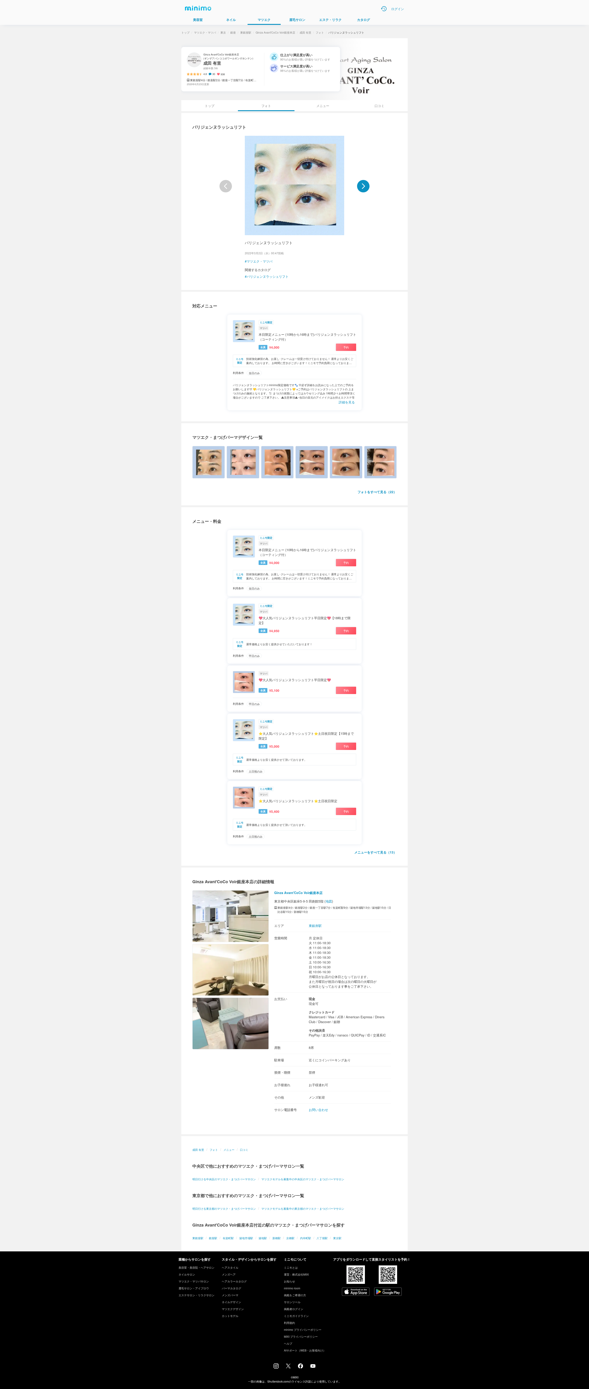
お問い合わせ (318, 1109)
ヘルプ (288, 1343)
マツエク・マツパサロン (194, 1281)
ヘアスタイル (230, 1267)
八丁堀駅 (322, 1238)
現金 (312, 998)
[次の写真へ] (363, 186)
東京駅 (337, 1238)
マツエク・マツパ (205, 32)
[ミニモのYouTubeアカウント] (312, 1366)
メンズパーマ (230, 1295)
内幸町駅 (305, 1238)
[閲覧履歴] (383, 8)
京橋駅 (290, 1238)
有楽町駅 (228, 1238)
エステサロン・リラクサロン (196, 1295)
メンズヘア (229, 1274)
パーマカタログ (231, 1288)
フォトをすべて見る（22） (377, 491)
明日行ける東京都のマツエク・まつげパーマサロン (224, 1208)
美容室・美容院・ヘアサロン (196, 1267)
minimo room (292, 1288)
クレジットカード (322, 1012)
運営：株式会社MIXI (296, 1274)
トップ (185, 32)
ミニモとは (291, 1267)
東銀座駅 (245, 32)
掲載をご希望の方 (295, 1295)
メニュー (322, 105)
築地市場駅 (246, 1238)
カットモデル (230, 1316)
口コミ (379, 105)
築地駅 (263, 1238)
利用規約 (289, 1323)
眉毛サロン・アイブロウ (194, 1288)
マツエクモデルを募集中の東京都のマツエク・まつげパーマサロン (302, 1208)
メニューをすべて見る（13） (375, 852)
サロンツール (292, 1302)
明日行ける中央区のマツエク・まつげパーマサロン (224, 1179)
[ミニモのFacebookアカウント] (300, 1367)
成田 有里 (305, 32)
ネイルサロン (187, 1274)
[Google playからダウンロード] (388, 1292)
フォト (320, 32)
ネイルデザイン (231, 1302)
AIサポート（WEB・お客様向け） (305, 1350)
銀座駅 (213, 1238)
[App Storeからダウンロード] (356, 1292)
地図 (329, 901)
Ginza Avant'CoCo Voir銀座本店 (275, 32)
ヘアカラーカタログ (234, 1281)
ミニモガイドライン (296, 1316)
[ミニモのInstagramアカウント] (276, 1367)
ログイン (397, 8)
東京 (223, 32)
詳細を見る (347, 402)
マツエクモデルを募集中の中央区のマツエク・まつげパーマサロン (302, 1179)
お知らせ (289, 1281)
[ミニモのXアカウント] (288, 1367)
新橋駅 (276, 1238)
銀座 (233, 32)
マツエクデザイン (233, 1309)
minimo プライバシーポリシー (302, 1329)
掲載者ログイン (293, 1309)
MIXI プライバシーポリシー (301, 1336)
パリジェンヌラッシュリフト (268, 276)
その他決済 (317, 1030)
